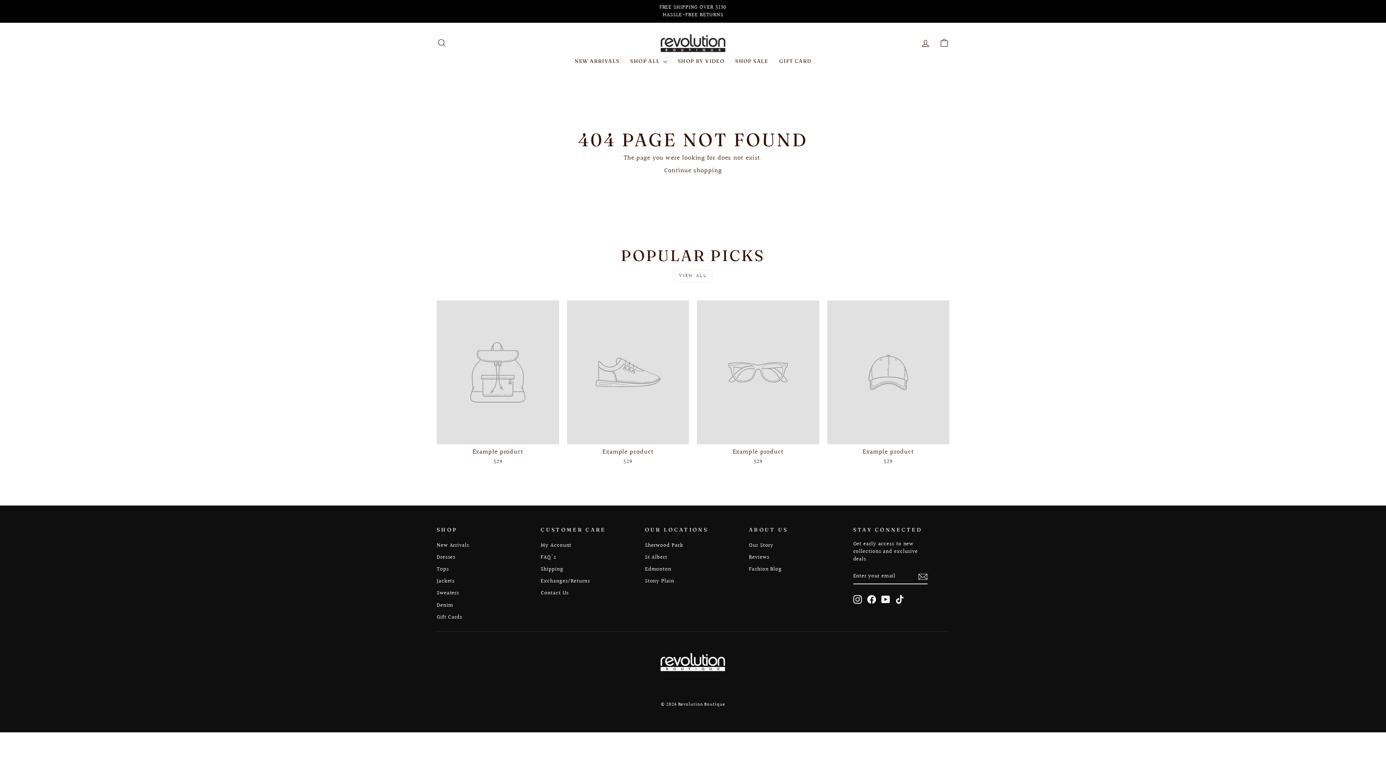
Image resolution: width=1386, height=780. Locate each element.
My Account (556, 545)
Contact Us (555, 593)
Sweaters (448, 593)
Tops (443, 569)
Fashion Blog (765, 569)
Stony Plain (659, 581)
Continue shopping (693, 170)
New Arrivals (597, 61)
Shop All (646, 61)
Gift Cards (449, 617)
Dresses (446, 557)
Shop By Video (701, 61)
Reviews (759, 557)
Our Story (761, 545)
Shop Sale (751, 61)
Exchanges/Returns (565, 581)
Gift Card (795, 61)
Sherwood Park (664, 545)
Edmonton (658, 569)
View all (693, 276)
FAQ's (548, 557)
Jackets (446, 581)
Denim (445, 605)
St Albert (656, 557)
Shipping (552, 569)
